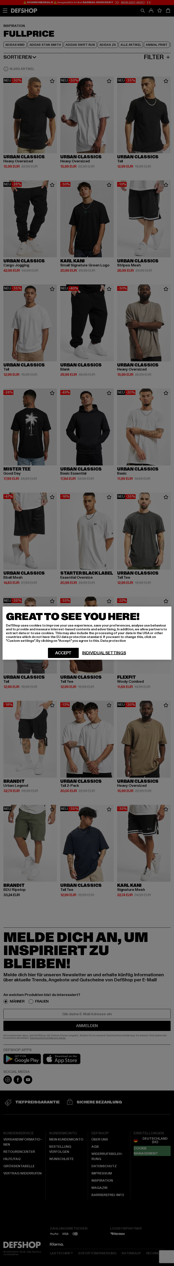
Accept (63, 653)
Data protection (113, 640)
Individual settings (104, 652)
